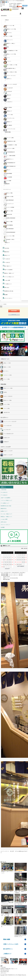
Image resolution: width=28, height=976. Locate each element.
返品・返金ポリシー (8, 266)
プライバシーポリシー (8, 298)
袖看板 (5, 392)
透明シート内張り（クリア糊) (11, 64)
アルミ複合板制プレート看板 (11, 144)
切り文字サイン (8, 78)
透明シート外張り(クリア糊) (11, 72)
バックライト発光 (9, 114)
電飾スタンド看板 (9, 210)
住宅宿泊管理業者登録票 (10, 232)
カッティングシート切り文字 (11, 84)
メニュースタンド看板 (10, 235)
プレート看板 (7, 379)
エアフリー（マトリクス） (11, 75)
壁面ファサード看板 (8, 388)
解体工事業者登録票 (10, 228)
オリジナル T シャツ (7, 189)
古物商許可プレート (10, 159)
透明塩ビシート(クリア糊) (11, 54)
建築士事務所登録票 (10, 200)
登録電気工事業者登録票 (10, 218)
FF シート (8, 57)
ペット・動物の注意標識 (10, 155)
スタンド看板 (7, 404)
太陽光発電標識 (9, 173)
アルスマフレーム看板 (10, 148)
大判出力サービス (5, 359)
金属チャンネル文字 (8, 450)
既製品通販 (3, 384)
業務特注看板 (8, 132)
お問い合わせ (6, 287)
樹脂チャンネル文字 (8, 454)
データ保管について (8, 283)
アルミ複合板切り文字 (8, 433)
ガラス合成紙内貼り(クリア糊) (11, 50)
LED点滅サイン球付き (10, 239)
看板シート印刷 (7, 363)
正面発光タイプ (9, 111)
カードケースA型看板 (10, 207)
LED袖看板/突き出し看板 (10, 141)
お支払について (7, 255)
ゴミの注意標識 (9, 177)
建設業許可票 (7, 412)
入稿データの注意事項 (8, 269)
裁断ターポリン (9, 32)
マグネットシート (9, 39)
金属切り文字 (8, 95)
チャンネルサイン (9, 101)
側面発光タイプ (9, 121)
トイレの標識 (8, 180)
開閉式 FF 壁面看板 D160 (10, 166)
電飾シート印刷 (7, 367)
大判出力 (7, 19)
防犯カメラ (8, 169)
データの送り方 (7, 262)
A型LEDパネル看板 (9, 196)
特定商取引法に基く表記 (8, 291)
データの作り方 (7, 258)
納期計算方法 (6, 251)
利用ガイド (7, 242)
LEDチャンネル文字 (6, 446)
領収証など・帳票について (9, 273)
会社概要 (5, 294)
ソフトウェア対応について (9, 276)
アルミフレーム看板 (10, 137)
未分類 (11, 578)
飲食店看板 (15, 578)
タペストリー (8, 61)
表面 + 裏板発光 (9, 125)
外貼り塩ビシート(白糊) (7, 36)
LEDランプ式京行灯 (8, 396)
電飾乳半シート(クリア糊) (11, 29)
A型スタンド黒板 (9, 221)
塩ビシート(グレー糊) (10, 25)
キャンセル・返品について (6, 513)
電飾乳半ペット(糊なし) (10, 43)
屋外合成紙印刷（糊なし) (10, 68)
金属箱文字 (8, 98)
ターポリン (6, 371)
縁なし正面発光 (9, 107)
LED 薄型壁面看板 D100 (10, 162)
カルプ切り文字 (9, 91)
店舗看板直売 (7, 183)
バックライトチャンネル (10, 128)
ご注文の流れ (6, 248)
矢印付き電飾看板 (9, 225)
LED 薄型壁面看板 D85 (10, 152)
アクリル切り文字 (9, 87)
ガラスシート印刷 (7, 375)
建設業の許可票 (9, 214)
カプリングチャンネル (10, 118)
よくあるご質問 (7, 280)
